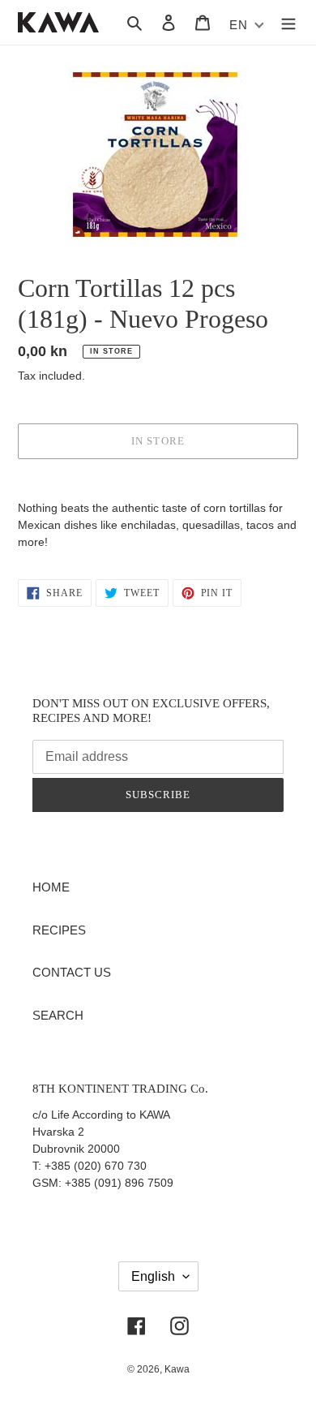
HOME (51, 887)
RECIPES (59, 930)
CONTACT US (71, 972)
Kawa (177, 1369)
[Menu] (288, 22)
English (153, 1276)
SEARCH (57, 1015)
